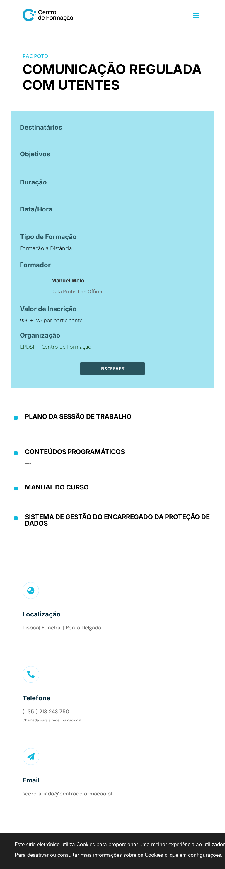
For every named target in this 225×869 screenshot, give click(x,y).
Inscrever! (112, 368)
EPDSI (27, 346)
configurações (204, 854)
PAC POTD (35, 56)
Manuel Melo (67, 280)
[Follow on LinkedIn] (26, 644)
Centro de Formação (66, 346)
